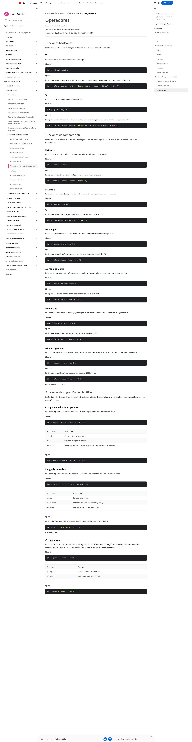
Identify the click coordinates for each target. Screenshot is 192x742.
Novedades (9, 37)
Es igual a (159, 50)
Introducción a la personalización (18, 99)
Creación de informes (12, 243)
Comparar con (161, 90)
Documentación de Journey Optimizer (18, 33)
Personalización (12, 90)
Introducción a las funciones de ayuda (21, 144)
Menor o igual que (162, 72)
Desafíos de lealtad (12, 50)
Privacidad (9, 274)
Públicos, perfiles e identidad (15, 239)
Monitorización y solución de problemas (19, 72)
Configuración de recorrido (15, 261)
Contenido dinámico (13, 212)
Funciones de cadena (16, 189)
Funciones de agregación (17, 148)
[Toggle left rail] (36, 8)
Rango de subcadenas (163, 86)
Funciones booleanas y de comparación (23, 166)
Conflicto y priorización (13, 59)
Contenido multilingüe (14, 225)
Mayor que (160, 59)
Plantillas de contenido (14, 203)
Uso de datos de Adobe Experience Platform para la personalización (21, 122)
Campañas (9, 55)
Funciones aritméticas (16, 153)
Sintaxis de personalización (16, 108)
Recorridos (9, 46)
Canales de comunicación (14, 77)
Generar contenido (13, 220)
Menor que (160, 68)
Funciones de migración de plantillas (166, 77)
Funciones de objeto (16, 184)
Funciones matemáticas (17, 180)
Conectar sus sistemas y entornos (16, 265)
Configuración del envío (13, 63)
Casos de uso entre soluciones (16, 216)
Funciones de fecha (16, 161)
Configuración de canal (13, 256)
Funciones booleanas (161, 32)
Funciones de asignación (17, 175)
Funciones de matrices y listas (19, 157)
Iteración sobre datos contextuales (18, 113)
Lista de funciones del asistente (18, 135)
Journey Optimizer (66, 13)
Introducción (10, 41)
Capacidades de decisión (13, 248)
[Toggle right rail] (155, 8)
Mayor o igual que (162, 63)
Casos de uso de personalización (18, 193)
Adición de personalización (16, 104)
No (164, 19)
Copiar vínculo (171, 24)
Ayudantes (13, 171)
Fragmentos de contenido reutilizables (19, 207)
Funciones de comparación (163, 46)
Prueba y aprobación (12, 68)
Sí (159, 19)
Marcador (160, 24)
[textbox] (20, 20)
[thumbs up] (105, 739)
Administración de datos (13, 252)
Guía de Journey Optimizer (86, 13)
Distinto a (159, 55)
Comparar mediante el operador (167, 81)
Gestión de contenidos (12, 81)
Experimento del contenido (15, 234)
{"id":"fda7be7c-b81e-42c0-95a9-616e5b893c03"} (65, 29)
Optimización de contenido (15, 229)
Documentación (51, 13)
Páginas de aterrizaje (13, 198)
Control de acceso (11, 270)
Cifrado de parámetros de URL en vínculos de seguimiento (22, 129)
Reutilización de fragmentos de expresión (21, 117)
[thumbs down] (110, 739)
